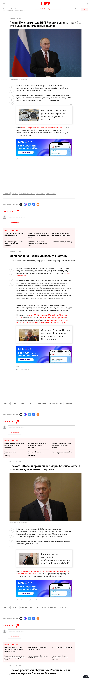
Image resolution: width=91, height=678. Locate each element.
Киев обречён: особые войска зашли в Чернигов (62, 453)
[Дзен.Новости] (21, 204)
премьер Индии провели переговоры (52, 317)
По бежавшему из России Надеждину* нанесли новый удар (37, 243)
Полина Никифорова (23, 369)
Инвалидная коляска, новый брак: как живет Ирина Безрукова (14, 445)
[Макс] (25, 204)
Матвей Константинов (24, 159)
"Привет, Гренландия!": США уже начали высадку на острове (61, 445)
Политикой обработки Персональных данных (48, 9)
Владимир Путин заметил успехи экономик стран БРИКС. (42, 128)
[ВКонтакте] (33, 204)
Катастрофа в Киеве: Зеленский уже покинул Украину (12, 454)
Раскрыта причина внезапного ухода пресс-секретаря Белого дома (38, 235)
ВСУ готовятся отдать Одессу (62, 242)
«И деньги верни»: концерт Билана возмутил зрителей (61, 234)
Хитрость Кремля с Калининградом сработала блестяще (37, 454)
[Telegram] (29, 204)
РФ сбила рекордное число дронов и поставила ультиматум (13, 243)
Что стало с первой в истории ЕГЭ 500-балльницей (14, 234)
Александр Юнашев (35, 599)
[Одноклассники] (38, 204)
